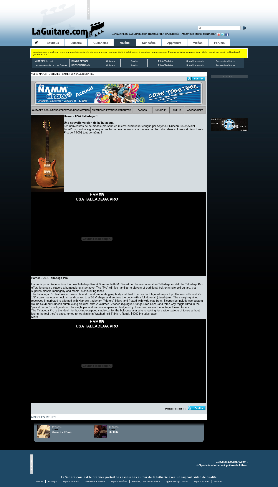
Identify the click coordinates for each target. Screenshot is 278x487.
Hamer (55, 429)
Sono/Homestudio (195, 61)
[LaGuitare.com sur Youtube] (218, 35)
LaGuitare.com (72, 477)
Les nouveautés (43, 65)
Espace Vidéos (201, 481)
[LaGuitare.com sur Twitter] (223, 35)
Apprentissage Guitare (177, 481)
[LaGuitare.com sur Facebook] (227, 35)
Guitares (110, 61)
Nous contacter (206, 34)
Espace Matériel (119, 481)
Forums (218, 481)
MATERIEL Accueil (44, 61)
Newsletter (156, 34)
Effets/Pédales (165, 61)
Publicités (172, 34)
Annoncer (188, 34)
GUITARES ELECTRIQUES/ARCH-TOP (111, 110)
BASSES (142, 110)
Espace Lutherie (71, 481)
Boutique (52, 481)
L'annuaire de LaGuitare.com (129, 34)
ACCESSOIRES (195, 110)
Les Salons (61, 65)
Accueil (39, 481)
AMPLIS (177, 110)
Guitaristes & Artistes (95, 481)
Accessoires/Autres (225, 61)
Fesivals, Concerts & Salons (146, 481)
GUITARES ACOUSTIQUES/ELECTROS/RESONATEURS (61, 110)
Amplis (134, 61)
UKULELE (161, 110)
